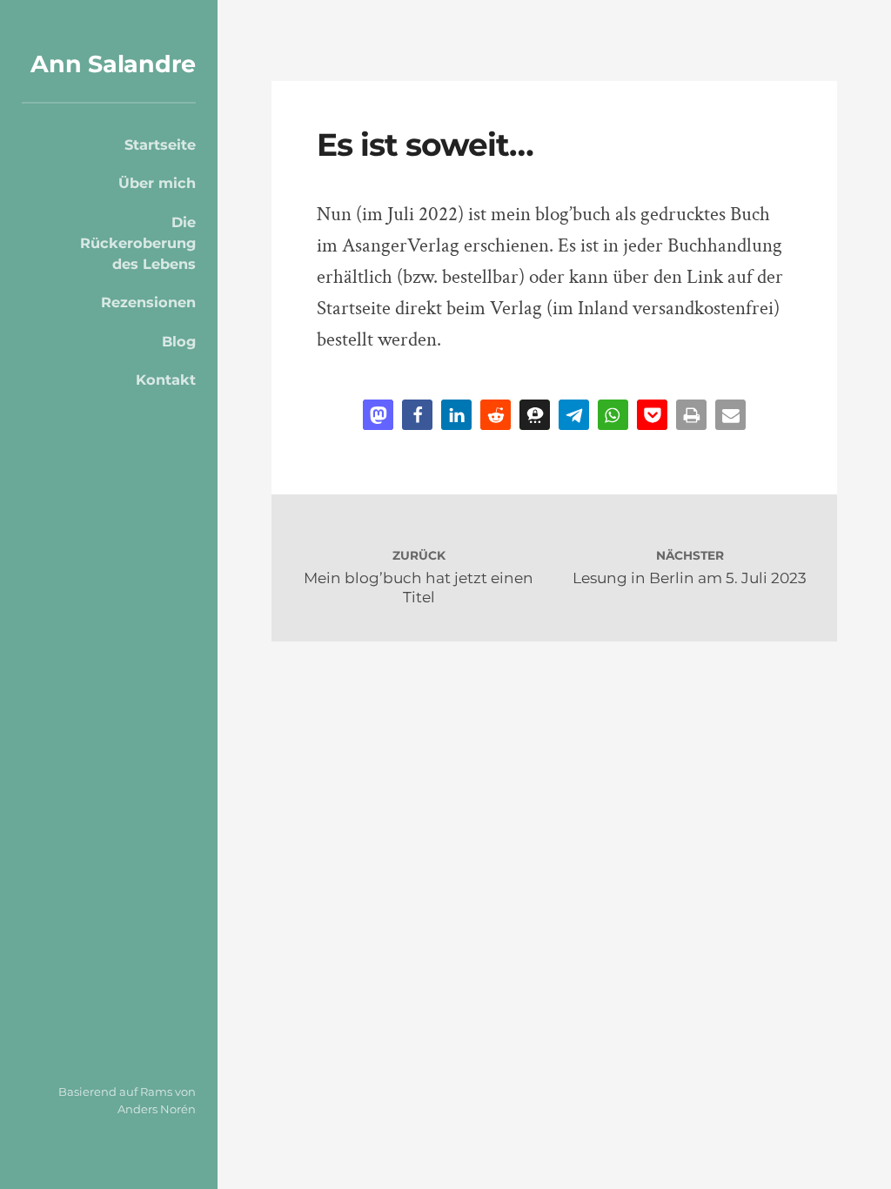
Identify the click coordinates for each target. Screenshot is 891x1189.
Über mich (157, 182)
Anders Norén (156, 1109)
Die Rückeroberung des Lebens (138, 243)
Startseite (160, 144)
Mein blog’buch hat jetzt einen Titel (418, 587)
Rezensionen (148, 302)
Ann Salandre (113, 64)
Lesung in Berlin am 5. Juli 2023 (690, 577)
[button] (378, 415)
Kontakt (166, 379)
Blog (179, 341)
